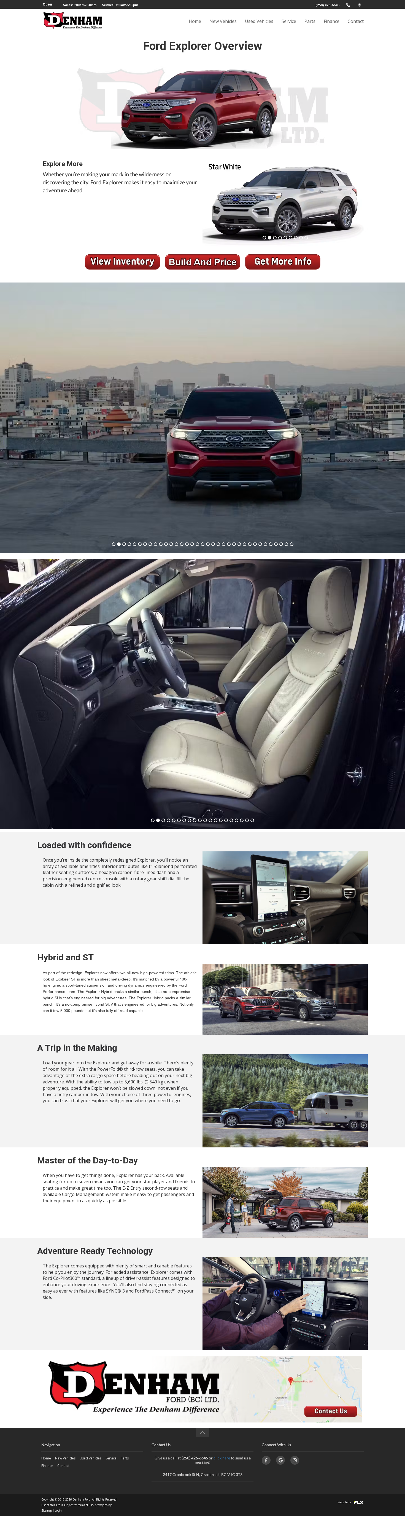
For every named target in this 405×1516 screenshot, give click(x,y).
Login (58, 1510)
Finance (331, 21)
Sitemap (46, 1510)
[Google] (280, 1460)
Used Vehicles (259, 21)
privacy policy (103, 1505)
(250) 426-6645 (327, 5)
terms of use (85, 1505)
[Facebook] (266, 1460)
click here (222, 1458)
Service (289, 21)
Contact (356, 21)
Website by (345, 1502)
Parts (309, 21)
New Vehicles (223, 21)
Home (195, 21)
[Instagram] (294, 1460)
